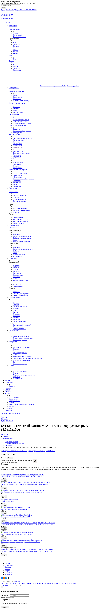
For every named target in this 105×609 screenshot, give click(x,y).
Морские (12, 55)
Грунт (15, 362)
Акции (7, 380)
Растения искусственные (22, 347)
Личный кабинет (7, 438)
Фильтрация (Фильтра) (17, 91)
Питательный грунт (20, 364)
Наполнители (18, 112)
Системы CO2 (18, 151)
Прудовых (16, 267)
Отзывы (8, 391)
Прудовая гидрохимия (21, 336)
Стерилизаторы (18, 118)
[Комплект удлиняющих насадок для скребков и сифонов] (21, 540)
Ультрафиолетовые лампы (22, 123)
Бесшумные (17, 99)
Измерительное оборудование (23, 179)
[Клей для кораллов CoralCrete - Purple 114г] (16, 515)
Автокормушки (18, 286)
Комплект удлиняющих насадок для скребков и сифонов (20, 542)
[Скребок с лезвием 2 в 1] (10, 500)
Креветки (16, 377)
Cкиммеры (17, 186)
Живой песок (17, 177)
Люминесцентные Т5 (20, 219)
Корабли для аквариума (21, 360)
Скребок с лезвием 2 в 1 (9, 501)
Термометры (17, 144)
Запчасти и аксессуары (17, 103)
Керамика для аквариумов (22, 356)
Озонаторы (17, 181)
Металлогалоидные (20, 199)
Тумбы (11, 61)
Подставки (17, 70)
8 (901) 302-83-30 (19, 10)
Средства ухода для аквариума (15, 443)
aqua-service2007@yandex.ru (10, 413)
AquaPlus (16, 53)
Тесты (15, 184)
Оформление (13, 399)
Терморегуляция (14, 134)
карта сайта (17, 581)
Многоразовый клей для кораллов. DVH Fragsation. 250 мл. (21, 476)
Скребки (16, 305)
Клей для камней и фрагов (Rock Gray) (14, 509)
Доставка (8, 388)
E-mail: (3, 597)
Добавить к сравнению (35, 461)
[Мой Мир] (6, 578)
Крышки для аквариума (21, 210)
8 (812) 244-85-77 (7, 10)
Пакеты (15, 312)
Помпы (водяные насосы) (18, 125)
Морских (16, 266)
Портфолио (9, 408)
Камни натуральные (20, 353)
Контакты (8, 410)
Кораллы (16, 349)
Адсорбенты (17, 256)
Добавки (16, 251)
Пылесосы (16, 319)
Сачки (15, 310)
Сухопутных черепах (20, 295)
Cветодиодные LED (20, 195)
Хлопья (15, 279)
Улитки (15, 373)
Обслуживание (14, 401)
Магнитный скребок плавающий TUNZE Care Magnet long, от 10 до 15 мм (27, 524)
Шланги (16, 109)
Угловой (16, 33)
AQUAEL (16, 44)
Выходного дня (18, 275)
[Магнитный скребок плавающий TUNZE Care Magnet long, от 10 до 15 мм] (28, 523)
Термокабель (17, 145)
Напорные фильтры (20, 340)
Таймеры (16, 212)
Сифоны (16, 303)
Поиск (3, 8)
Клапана (16, 166)
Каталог (8, 22)
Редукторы (17, 157)
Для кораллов (18, 327)
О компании (9, 382)
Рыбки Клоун (18, 378)
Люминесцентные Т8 (20, 221)
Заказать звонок (31, 10)
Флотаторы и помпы (20, 173)
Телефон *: (5, 600)
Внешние (16, 95)
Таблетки (16, 277)
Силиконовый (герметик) (22, 325)
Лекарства (16, 234)
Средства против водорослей (23, 236)
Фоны (15, 354)
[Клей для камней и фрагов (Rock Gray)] (15, 507)
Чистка (11, 406)
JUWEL (16, 42)
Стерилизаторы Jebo (20, 121)
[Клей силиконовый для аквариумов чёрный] (17, 532)
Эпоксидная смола (19, 321)
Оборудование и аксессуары (23, 338)
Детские (16, 51)
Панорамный (17, 35)
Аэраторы (12, 158)
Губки (15, 110)
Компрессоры (18, 162)
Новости (12, 386)
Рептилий (16, 292)
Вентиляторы (18, 142)
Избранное (4, 434)
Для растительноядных (21, 280)
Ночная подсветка (19, 201)
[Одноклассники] (4, 578)
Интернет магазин (11, 442)
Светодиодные (18, 218)
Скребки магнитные (20, 306)
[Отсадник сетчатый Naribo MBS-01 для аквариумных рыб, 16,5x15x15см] (27, 549)
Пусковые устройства (20, 208)
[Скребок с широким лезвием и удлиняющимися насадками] (22, 490)
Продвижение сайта (8, 585)
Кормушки (17, 284)
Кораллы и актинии (20, 371)
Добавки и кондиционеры (22, 238)
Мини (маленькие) (19, 37)
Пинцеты (16, 316)
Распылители (17, 168)
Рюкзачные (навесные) (21, 101)
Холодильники (18, 140)
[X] (8, 578)
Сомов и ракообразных (21, 293)
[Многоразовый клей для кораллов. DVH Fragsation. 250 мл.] (22, 475)
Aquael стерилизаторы (21, 120)
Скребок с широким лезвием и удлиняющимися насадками (21, 492)
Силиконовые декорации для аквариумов (27, 358)
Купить (10, 458)
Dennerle (16, 46)
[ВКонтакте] (2, 578)
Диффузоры (17, 155)
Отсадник (16, 314)
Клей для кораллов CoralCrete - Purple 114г (15, 517)
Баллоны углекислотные (21, 153)
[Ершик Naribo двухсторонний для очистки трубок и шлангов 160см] (25, 482)
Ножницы (16, 318)
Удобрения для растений (21, 242)
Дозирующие (17, 133)
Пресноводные (14, 29)
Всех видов (17, 273)
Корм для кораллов (19, 254)
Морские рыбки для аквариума (24, 375)
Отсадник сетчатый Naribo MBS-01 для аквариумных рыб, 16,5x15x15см (26, 551)
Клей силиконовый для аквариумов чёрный (16, 534)
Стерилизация (14, 114)
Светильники (13, 192)
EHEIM (15, 50)
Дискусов (16, 271)
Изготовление (14, 397)
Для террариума (18, 223)
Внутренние (17, 97)
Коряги (15, 351)
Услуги (7, 393)
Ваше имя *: (5, 595)
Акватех (16, 48)
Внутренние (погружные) (22, 131)
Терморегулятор (18, 147)
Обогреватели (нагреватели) (23, 138)
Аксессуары (17, 164)
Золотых (16, 269)
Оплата (7, 390)
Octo (14, 59)
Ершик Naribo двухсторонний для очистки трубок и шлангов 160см (24, 484)
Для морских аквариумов (18, 169)
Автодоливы (17, 175)
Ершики (16, 308)
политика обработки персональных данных (60, 583)
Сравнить (6, 436)
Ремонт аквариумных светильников (21, 404)
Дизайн (11, 403)
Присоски (16, 107)
